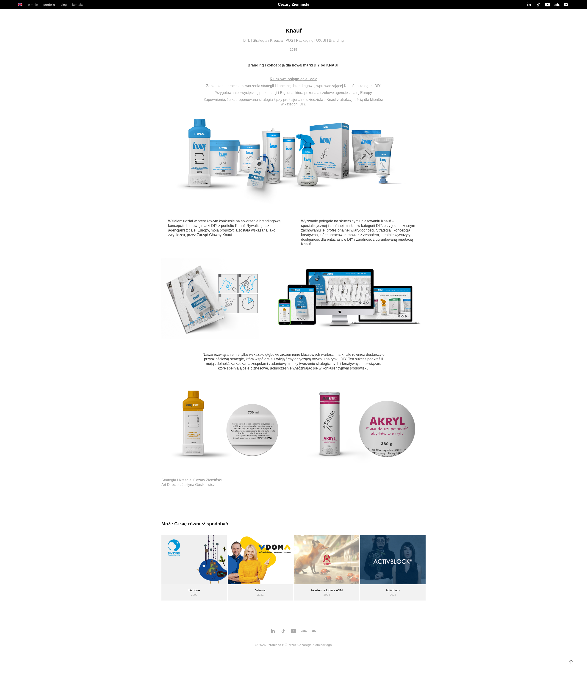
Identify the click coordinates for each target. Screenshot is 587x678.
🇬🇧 (20, 4)
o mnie (33, 4)
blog (64, 4)
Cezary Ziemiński (293, 4)
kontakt (77, 4)
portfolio (49, 4)
